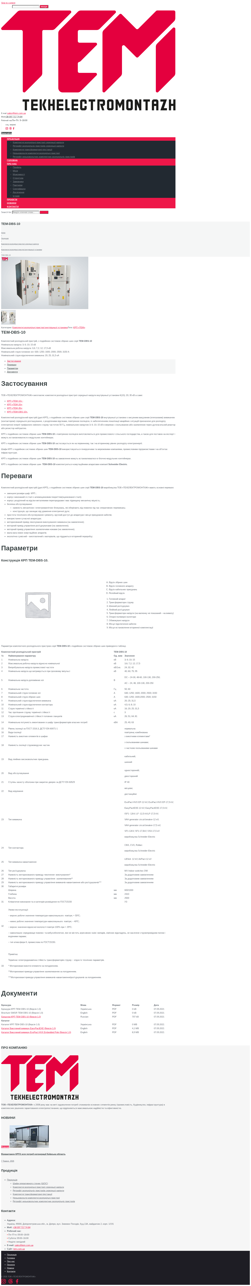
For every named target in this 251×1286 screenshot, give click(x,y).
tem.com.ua (19, 1249)
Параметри (12, 368)
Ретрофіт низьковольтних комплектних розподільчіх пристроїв (44, 1201)
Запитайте (6, 133)
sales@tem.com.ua (16, 113)
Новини (5, 1147)
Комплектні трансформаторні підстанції (32, 1194)
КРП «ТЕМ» (79, 327)
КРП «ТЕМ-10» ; (15, 401)
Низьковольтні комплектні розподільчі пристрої (36, 1198)
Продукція (5, 238)
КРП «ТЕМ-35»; (15, 408)
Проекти (11, 1264)
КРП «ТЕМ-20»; (15, 404)
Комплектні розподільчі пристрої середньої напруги (20, 244)
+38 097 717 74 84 (13, 116)
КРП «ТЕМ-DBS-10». (17, 412)
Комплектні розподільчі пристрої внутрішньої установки (21, 249)
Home (3, 233)
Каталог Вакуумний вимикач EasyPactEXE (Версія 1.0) (28, 1028)
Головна (11, 1258)
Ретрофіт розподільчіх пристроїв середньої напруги (38, 1190)
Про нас (11, 1261)
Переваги (11, 364)
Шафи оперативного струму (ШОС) (30, 1183)
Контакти (11, 1271)
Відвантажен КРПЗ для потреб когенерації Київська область (33, 1154)
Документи (12, 372)
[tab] (91, 361)
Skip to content (8, 3)
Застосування (14, 361)
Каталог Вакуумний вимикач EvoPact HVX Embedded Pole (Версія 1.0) (36, 1032)
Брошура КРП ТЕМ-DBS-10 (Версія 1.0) (21, 1016)
